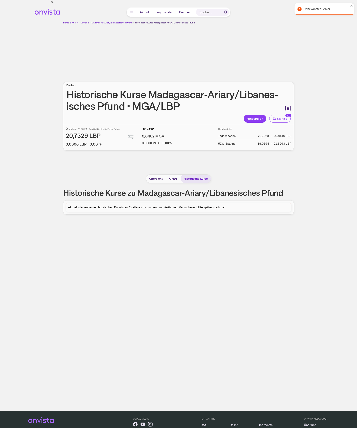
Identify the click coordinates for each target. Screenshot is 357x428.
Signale (282, 119)
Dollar (234, 425)
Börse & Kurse (70, 22)
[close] (351, 5)
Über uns (310, 425)
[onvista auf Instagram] (150, 425)
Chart (173, 179)
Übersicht (156, 179)
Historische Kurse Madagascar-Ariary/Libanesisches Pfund (165, 22)
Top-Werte (266, 425)
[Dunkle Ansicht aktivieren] (52, 1)
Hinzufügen (255, 119)
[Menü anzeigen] (131, 12)
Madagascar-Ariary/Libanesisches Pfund (111, 22)
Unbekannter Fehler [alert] (316, 9)
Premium (185, 12)
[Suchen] (225, 12)
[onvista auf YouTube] (143, 425)
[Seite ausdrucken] (288, 108)
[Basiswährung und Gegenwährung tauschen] (131, 137)
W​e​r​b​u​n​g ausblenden (211, 51)
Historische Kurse (196, 179)
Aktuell (145, 12)
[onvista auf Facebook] (135, 425)
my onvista (164, 12)
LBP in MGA (148, 129)
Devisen (84, 22)
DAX (204, 425)
